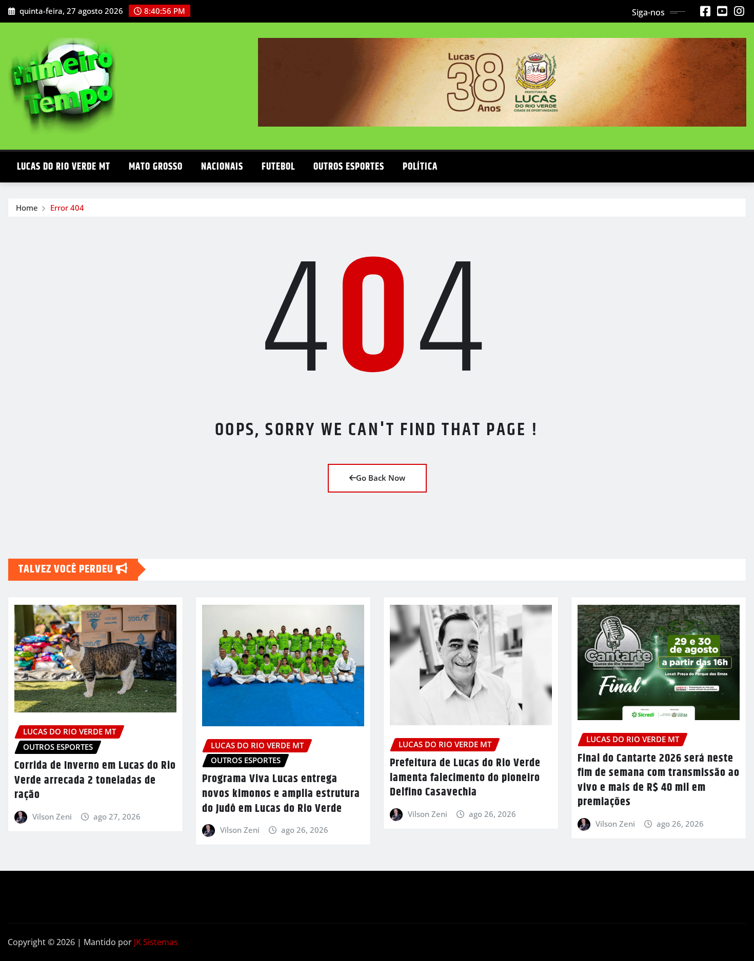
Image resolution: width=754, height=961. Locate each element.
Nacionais (222, 166)
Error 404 (67, 207)
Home (27, 207)
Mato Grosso (156, 166)
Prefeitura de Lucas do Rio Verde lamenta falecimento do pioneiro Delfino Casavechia (465, 777)
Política (420, 166)
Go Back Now (380, 478)
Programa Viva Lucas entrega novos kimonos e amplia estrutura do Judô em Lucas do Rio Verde (281, 793)
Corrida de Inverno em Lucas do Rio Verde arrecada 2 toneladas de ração (95, 780)
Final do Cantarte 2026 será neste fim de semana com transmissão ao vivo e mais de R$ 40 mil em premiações (659, 780)
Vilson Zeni (52, 816)
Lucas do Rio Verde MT (63, 166)
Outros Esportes (348, 166)
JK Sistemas (156, 942)
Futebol (278, 166)
